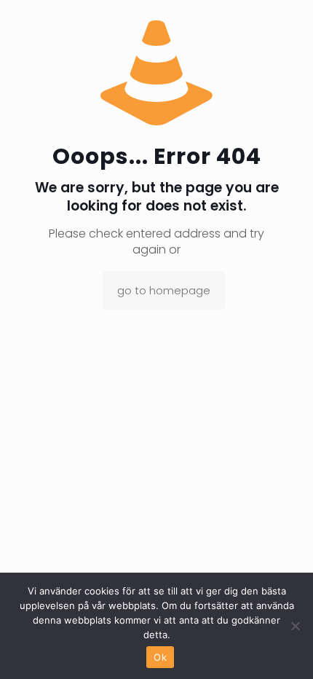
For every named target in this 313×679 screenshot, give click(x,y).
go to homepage (163, 290)
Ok (160, 657)
